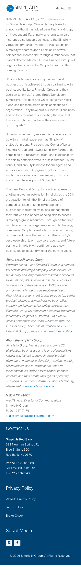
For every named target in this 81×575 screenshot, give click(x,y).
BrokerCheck (14, 515)
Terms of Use (14, 507)
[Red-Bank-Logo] (22, 6)
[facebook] (17, 543)
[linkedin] (9, 543)
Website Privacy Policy (21, 499)
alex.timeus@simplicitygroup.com (31, 416)
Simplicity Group (32, 556)
